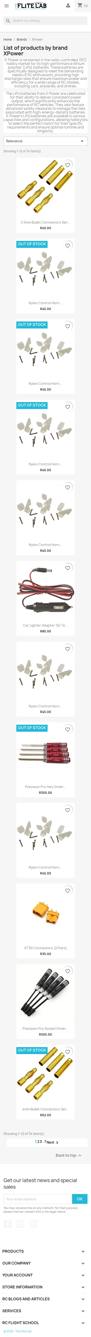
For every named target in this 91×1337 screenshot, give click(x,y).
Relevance (45, 141)
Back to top (69, 1156)
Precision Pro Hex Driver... (45, 786)
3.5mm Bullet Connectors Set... (45, 222)
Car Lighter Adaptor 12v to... (45, 625)
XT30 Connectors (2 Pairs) (45, 948)
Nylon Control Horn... (45, 303)
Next (53, 1142)
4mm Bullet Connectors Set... (45, 1109)
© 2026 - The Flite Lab (18, 1331)
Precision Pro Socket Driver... (46, 1028)
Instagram (33, 1224)
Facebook (7, 1224)
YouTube (20, 1224)
